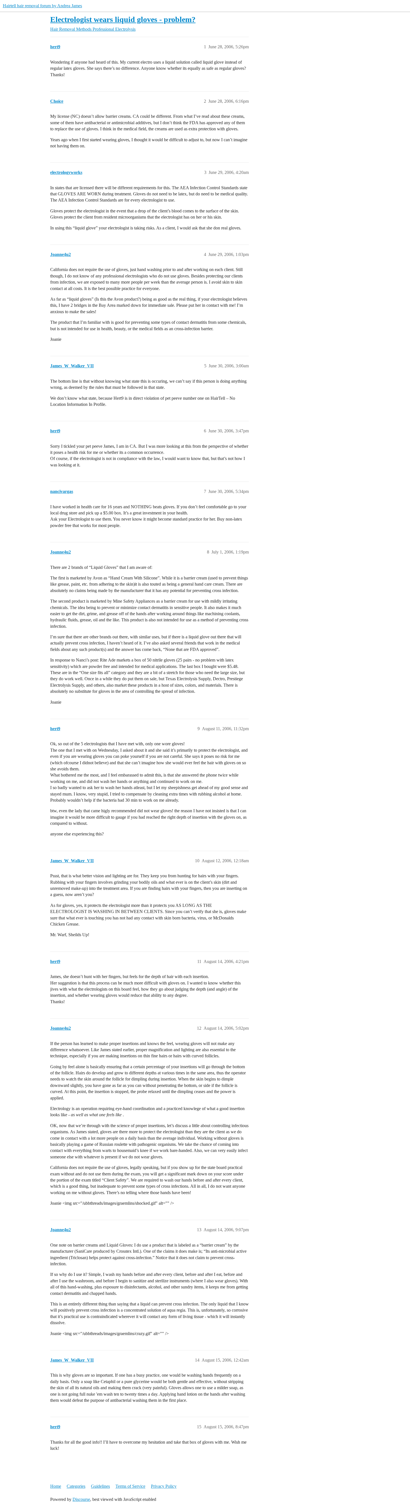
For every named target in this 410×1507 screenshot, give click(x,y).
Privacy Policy (164, 1486)
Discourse (81, 1499)
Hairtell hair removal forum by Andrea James (42, 5)
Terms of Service (130, 1486)
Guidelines (100, 1486)
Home (55, 1486)
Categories (76, 1486)
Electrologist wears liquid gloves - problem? (123, 19)
